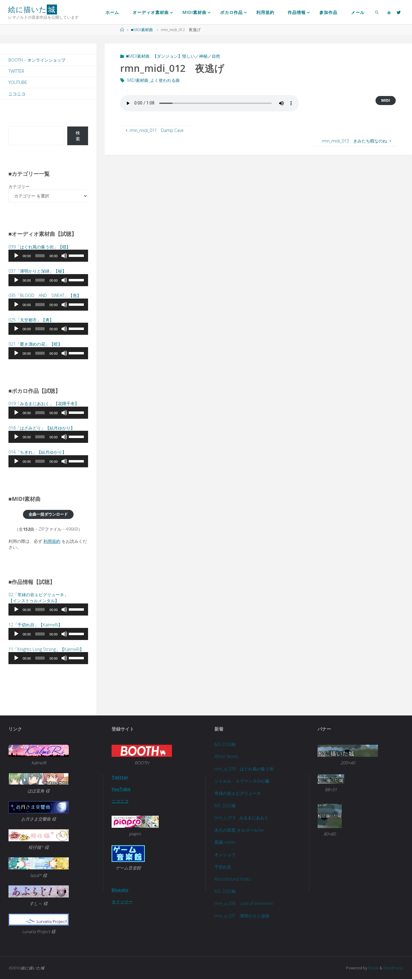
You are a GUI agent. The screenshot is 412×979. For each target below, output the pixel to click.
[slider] (77, 255)
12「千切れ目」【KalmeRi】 (35, 625)
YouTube (17, 82)
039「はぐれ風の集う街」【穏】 (39, 247)
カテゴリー (19, 186)
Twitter (16, 71)
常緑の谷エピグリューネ (237, 793)
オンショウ (225, 854)
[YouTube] (389, 12)
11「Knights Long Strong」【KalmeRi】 (46, 649)
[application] (48, 256)
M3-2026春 (225, 805)
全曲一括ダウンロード (48, 514)
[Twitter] (399, 12)
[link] (376, 12)
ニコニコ (16, 94)
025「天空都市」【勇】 (31, 320)
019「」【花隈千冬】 (43, 403)
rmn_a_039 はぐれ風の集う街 (244, 769)
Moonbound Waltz (232, 879)
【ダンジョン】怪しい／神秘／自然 (186, 56)
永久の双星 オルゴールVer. (239, 830)
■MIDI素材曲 (142, 29)
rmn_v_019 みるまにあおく (241, 818)
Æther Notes (226, 756)
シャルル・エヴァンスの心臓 (241, 781)
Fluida (373, 968)
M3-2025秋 (225, 891)
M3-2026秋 (225, 744)
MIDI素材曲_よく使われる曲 (153, 80)
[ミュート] (64, 256)
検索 (78, 136)
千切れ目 (222, 867)
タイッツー (122, 901)
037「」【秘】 (37, 271)
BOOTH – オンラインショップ (36, 60)
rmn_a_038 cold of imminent (243, 903)
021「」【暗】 (35, 344)
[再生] (16, 256)
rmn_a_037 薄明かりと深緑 (241, 916)
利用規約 (51, 541)
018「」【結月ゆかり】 (41, 428)
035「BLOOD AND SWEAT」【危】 (44, 295)
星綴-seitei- (225, 842)
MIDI (385, 100)
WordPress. (393, 968)
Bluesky (120, 890)
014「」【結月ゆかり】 (37, 452)
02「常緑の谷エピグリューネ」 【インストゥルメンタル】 (38, 597)
